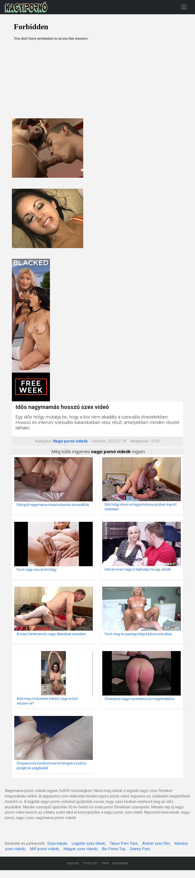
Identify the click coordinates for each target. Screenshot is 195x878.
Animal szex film (156, 843)
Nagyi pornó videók (70, 441)
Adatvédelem (120, 863)
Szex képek (57, 843)
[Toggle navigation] (183, 7)
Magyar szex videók (80, 849)
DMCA (105, 863)
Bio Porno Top (113, 849)
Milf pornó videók (44, 849)
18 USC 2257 (90, 863)
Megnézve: (140, 441)
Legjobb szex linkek (88, 843)
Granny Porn (140, 849)
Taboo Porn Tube (124, 843)
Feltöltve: (98, 441)
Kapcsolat (73, 863)
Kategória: (43, 441)
